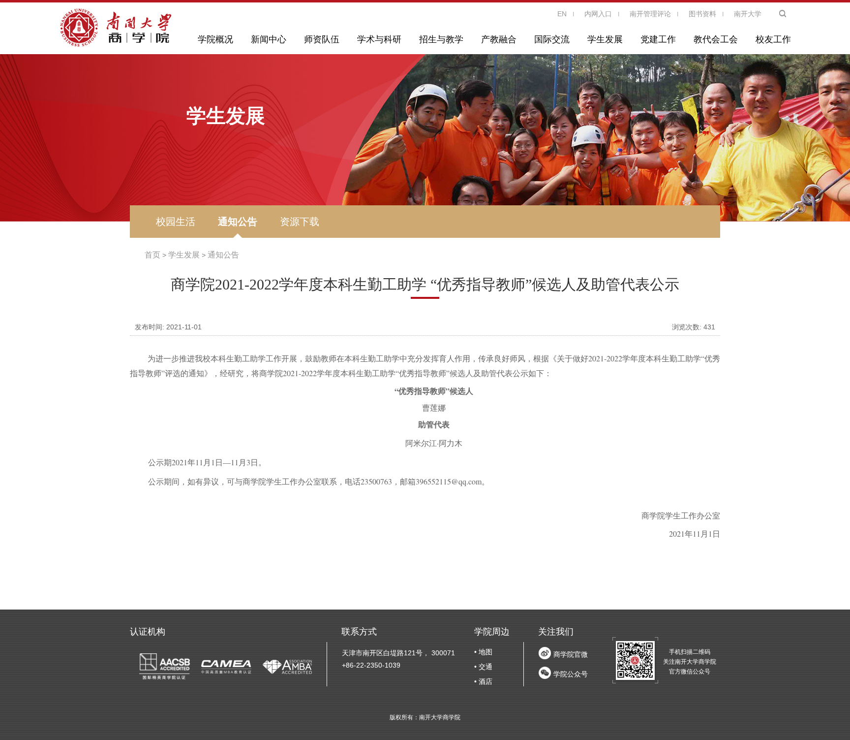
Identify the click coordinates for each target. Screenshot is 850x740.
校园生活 (175, 221)
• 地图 (483, 652)
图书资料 (702, 14)
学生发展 (605, 39)
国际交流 (552, 39)
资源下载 (299, 221)
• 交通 (483, 667)
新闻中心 (268, 39)
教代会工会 (716, 39)
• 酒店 (483, 681)
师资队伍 (321, 39)
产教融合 (498, 39)
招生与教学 (441, 39)
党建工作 (658, 39)
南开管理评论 (650, 14)
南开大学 (747, 14)
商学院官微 (570, 654)
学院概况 (215, 39)
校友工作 (773, 39)
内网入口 (598, 14)
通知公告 (237, 221)
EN (562, 14)
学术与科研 (379, 39)
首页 (152, 255)
